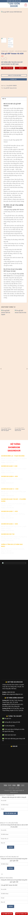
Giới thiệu (11, 788)
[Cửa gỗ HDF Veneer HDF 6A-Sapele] (7, 368)
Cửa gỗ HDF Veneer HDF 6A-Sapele (6, 430)
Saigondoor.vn (14, 792)
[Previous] (3, 23)
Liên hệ (17, 788)
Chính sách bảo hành (10, 735)
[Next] (24, 23)
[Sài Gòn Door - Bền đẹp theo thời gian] (14, 5)
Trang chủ (4, 51)
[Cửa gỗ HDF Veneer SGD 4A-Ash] (21, 368)
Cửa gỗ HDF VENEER (21, 51)
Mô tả (4, 98)
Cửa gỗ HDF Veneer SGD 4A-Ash (20, 430)
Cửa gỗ (11, 51)
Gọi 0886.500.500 (7, 913)
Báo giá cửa (7, 718)
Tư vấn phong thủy (9, 725)
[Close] (1, 819)
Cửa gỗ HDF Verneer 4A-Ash (10, 88)
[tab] (14, 98)
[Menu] (2, 5)
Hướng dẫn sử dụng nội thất (12, 722)
